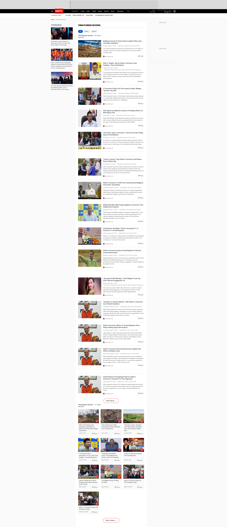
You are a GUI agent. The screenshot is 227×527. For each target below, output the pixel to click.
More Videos (110, 520)
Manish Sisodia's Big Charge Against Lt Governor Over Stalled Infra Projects (123, 206)
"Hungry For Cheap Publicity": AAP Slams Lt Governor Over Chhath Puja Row (123, 303)
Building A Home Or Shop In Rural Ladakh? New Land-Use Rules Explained (122, 42)
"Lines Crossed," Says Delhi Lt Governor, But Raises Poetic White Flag (122, 160)
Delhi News (119, 115)
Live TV (75, 11)
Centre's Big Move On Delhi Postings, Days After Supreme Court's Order (88, 482)
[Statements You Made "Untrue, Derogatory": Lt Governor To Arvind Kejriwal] (89, 236)
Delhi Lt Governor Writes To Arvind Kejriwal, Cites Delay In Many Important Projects (121, 326)
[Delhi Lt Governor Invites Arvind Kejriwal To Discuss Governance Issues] (89, 259)
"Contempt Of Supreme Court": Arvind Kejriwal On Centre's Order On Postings (110, 455)
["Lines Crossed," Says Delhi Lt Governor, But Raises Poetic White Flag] (89, 167)
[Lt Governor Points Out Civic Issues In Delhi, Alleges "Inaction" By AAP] (89, 96)
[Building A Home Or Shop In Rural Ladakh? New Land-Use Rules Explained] (89, 48)
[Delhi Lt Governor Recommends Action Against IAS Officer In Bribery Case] (89, 357)
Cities (112, 11)
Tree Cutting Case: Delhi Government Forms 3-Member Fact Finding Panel (111, 426)
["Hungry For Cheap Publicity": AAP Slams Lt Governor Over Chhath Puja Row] (89, 310)
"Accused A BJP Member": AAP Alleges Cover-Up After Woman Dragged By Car (121, 279)
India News (121, 45)
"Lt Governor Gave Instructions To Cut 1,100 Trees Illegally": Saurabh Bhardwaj (88, 455)
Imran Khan (89, 15)
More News (110, 401)
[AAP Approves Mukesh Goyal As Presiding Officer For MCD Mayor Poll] (89, 118)
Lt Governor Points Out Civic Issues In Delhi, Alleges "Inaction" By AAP (122, 89)
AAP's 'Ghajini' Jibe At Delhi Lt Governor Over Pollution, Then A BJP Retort (120, 64)
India (88, 11)
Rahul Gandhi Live (78, 15)
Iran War (68, 15)
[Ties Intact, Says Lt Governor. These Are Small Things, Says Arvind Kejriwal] (89, 140)
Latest (83, 11)
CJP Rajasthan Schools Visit (104, 15)
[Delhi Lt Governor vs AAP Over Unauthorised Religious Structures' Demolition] (89, 190)
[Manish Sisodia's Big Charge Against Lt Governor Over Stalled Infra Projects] (89, 213)
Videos (100, 11)
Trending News (56, 25)
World (94, 11)
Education (120, 11)
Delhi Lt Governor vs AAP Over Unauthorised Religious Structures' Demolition (123, 184)
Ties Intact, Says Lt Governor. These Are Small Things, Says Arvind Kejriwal (123, 134)
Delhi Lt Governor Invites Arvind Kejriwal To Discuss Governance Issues (122, 251)
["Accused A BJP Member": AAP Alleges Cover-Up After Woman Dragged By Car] (89, 286)
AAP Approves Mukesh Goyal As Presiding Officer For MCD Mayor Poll (123, 112)
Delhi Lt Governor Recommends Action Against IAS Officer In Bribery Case (122, 350)
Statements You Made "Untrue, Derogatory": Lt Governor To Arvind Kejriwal (120, 229)
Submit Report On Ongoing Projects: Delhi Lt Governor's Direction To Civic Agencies (119, 378)
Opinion (106, 11)
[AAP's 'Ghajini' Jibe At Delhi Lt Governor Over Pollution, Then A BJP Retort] (89, 72)
